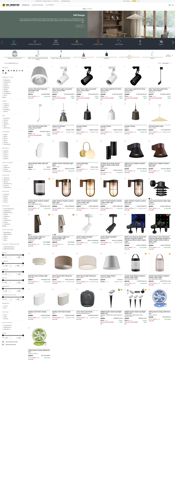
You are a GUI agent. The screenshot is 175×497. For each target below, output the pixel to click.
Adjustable (7, 210)
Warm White (7, 232)
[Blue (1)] (22, 71)
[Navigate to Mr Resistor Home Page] (11, 5)
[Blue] (22, 71)
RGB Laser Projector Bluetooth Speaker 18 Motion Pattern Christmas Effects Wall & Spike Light (135, 240)
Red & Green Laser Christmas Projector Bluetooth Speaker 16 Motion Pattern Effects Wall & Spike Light (159, 240)
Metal (6, 151)
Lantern (6, 85)
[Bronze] (14, 71)
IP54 (5, 138)
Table (6, 198)
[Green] (6, 73)
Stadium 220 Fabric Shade (37, 312)
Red (5, 240)
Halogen (7, 167)
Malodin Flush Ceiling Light (37, 276)
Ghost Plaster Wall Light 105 (38, 164)
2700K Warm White (9, 246)
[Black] (3, 71)
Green (6, 236)
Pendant (6, 87)
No (5, 308)
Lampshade (7, 82)
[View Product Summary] (45, 83)
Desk (6, 200)
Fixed (6, 214)
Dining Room (7, 183)
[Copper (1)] (3, 73)
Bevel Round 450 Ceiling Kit (62, 276)
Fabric (6, 152)
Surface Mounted (9, 208)
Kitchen (6, 185)
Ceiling (6, 194)
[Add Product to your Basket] (32, 83)
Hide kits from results (11, 344)
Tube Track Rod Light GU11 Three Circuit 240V (158, 90)
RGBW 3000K (8, 234)
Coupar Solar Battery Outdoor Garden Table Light (135, 277)
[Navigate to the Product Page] (39, 76)
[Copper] (3, 73)
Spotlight (6, 91)
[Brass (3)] (11, 71)
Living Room (7, 187)
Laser (6, 169)
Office (6, 181)
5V (5, 314)
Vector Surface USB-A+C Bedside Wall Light (36, 238)
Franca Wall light (82, 164)
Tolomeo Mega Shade (107, 276)
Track (6, 84)
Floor (6, 201)
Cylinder (6, 105)
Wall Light (7, 80)
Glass (6, 156)
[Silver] (19, 71)
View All (79, 27)
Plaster (6, 158)
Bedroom (7, 179)
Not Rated (7, 144)
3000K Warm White (9, 248)
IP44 (5, 140)
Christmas (7, 224)
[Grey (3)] (17, 71)
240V (6, 318)
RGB (5, 238)
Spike (6, 89)
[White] (6, 71)
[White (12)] (6, 71)
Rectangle (7, 109)
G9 (5, 126)
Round (6, 103)
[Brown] (9, 71)
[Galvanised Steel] (151, 198)
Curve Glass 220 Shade (84, 312)
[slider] (3, 255)
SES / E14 (7, 127)
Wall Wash (7, 329)
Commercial (7, 220)
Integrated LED (8, 212)
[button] (47, 5)
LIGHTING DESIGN (37, 5)
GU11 (6, 122)
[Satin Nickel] (31, 234)
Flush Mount (7, 93)
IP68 (5, 134)
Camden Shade (81, 126)
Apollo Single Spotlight (84, 237)
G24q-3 (6, 124)
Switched (7, 216)
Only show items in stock (12, 341)
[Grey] (17, 71)
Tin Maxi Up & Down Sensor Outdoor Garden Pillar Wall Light (110, 166)
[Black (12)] (3, 71)
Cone (6, 107)
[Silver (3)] (19, 71)
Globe (6, 111)
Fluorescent (7, 171)
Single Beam (7, 327)
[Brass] (11, 71)
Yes (5, 306)
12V (5, 316)
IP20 (6, 142)
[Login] (170, 5)
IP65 (5, 136)
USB (5, 218)
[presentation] (2, 42)
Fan (5, 95)
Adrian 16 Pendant (58, 126)
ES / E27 (7, 118)
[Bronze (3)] (14, 71)
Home (84, 8)
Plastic (6, 154)
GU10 (6, 120)
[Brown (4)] (9, 71)
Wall (6, 196)
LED (6, 165)
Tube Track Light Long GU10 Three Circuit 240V (62, 90)
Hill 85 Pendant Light (156, 126)
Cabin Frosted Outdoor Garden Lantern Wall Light (87, 202)
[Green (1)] (6, 73)
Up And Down (8, 325)
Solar (6, 222)
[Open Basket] (172, 5)
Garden (6, 178)
